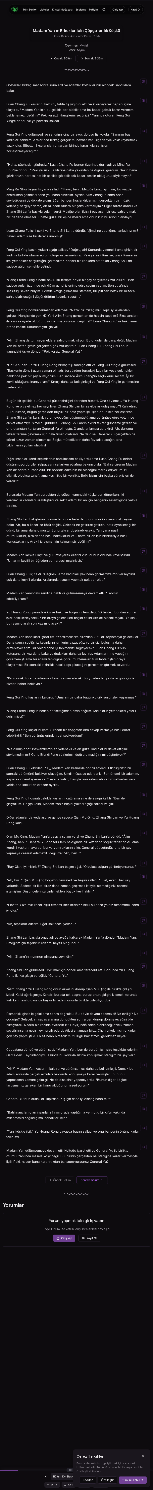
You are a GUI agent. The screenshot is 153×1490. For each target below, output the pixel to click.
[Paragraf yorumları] (143, 82)
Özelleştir (107, 1480)
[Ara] (104, 10)
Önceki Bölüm (62, 1180)
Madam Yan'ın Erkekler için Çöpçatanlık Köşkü (76, 30)
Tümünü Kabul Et (132, 1480)
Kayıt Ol (135, 9)
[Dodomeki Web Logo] (16, 10)
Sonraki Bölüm (90, 1180)
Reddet (88, 1480)
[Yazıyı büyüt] (57, 1485)
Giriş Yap (117, 9)
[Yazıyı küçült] (48, 1485)
